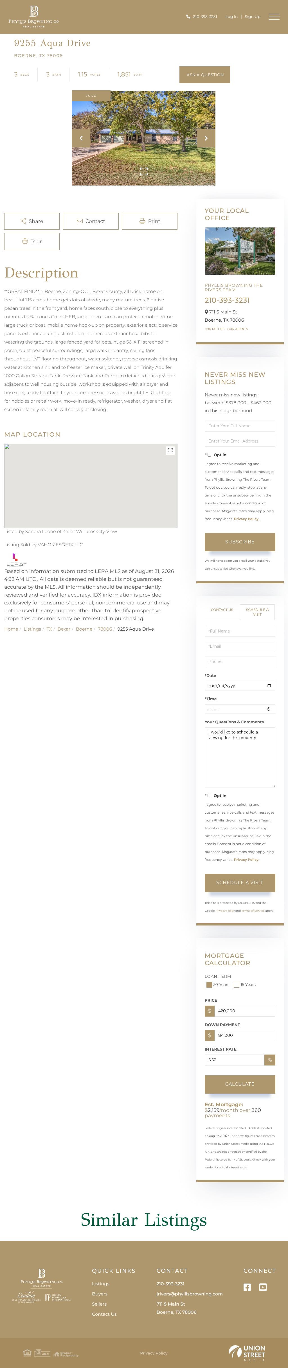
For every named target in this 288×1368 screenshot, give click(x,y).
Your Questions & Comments (234, 721)
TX (49, 629)
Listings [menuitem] (100, 1284)
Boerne (84, 629)
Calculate (240, 1084)
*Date (210, 675)
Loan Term (218, 976)
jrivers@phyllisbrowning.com (190, 1294)
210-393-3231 (205, 16)
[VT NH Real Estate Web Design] (247, 1353)
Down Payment (222, 1024)
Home (11, 629)
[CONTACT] (204, 74)
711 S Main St (177, 1308)
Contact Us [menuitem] (104, 1314)
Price (211, 1000)
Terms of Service (253, 911)
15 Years (248, 984)
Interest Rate (221, 1049)
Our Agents (237, 329)
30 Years (221, 984)
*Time (211, 698)
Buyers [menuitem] (99, 1294)
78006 (105, 629)
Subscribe (240, 542)
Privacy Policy (246, 519)
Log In (232, 16)
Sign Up (252, 16)
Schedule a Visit (257, 612)
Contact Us (215, 329)
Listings (32, 629)
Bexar (64, 629)
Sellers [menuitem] (99, 1304)
